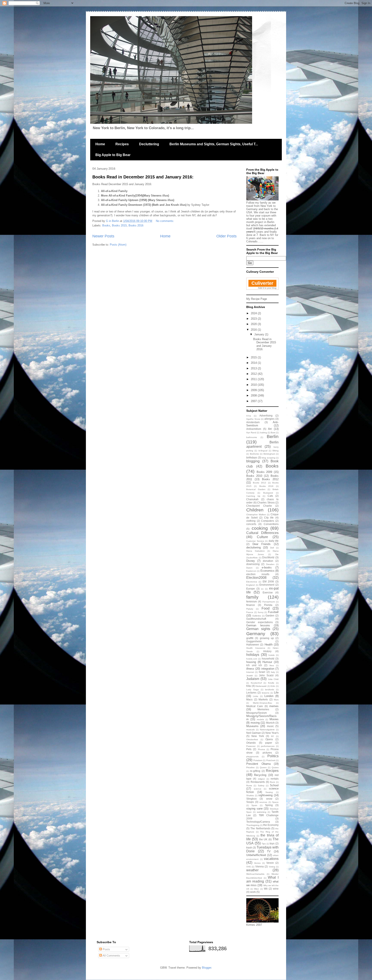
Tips (264, 843)
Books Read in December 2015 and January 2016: (143, 177)
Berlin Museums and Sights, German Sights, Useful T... (213, 144)
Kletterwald (261, 686)
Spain (254, 805)
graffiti (249, 638)
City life (269, 517)
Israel (262, 671)
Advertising (266, 415)
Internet (250, 672)
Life (276, 692)
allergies (269, 418)
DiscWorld (268, 557)
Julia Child (273, 679)
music (270, 726)
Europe (250, 588)
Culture (262, 537)
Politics (273, 756)
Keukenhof (256, 683)
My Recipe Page (256, 298)
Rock (272, 782)
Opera (269, 739)
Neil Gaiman (253, 732)
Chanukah (252, 499)
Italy (273, 672)
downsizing (253, 564)
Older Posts (226, 236)
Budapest (268, 493)
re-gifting (255, 770)
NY (272, 736)
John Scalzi (266, 675)
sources (263, 802)
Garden (269, 615)
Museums (252, 726)
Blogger (206, 967)
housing (251, 662)
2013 (254, 368)
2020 (254, 324)
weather (252, 870)
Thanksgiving (252, 825)
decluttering (253, 547)
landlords (269, 689)
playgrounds (252, 756)
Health (269, 644)
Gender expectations (259, 622)
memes (274, 706)
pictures (267, 752)
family (252, 597)
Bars (273, 432)
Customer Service (255, 541)
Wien (256, 889)
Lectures (251, 692)
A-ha (248, 416)
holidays (252, 654)
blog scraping (268, 458)
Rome (249, 785)
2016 (254, 329)
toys (272, 843)
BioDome (254, 454)
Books (106, 225)
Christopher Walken (256, 514)
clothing (251, 520)
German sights (258, 629)
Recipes (122, 144)
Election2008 (256, 577)
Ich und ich (254, 665)
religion (261, 779)
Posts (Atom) (118, 244)
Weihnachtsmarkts (255, 874)
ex (262, 589)
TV (269, 851)
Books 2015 (119, 225)
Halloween (252, 644)
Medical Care (254, 706)
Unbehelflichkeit (256, 855)
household (268, 658)
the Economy (271, 825)
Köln (273, 686)
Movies (274, 719)
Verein (270, 862)
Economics (267, 570)
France (249, 612)
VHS (248, 866)
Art (270, 428)
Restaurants (258, 781)
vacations (271, 859)
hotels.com (251, 659)
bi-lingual (263, 450)
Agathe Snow (253, 419)
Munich (270, 722)
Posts (106, 949)
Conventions (271, 524)
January (259, 334)
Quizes (275, 767)
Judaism (252, 679)
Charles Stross (266, 502)
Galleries (256, 616)
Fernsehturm (268, 602)
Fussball (273, 612)
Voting (272, 866)
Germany (255, 633)
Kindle (271, 683)
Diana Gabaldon (255, 551)
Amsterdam (253, 422)
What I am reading (262, 879)
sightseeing (265, 795)
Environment (266, 584)
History (267, 651)
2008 (254, 395)
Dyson (249, 568)
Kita (248, 685)
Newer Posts (103, 236)
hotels (271, 655)
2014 (254, 362)
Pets (248, 749)
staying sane (254, 808)
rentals (275, 778)
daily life (274, 540)
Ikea (272, 665)
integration (267, 668)
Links (255, 696)
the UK (263, 839)
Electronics (251, 582)
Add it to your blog (267, 288)
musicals (250, 729)
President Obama (258, 763)
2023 (254, 318)
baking (263, 432)
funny (261, 612)
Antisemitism (253, 428)
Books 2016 (136, 225)
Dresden (270, 564)
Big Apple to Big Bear (112, 155)
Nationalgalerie (267, 729)
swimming (261, 812)
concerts (251, 524)
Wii (266, 888)
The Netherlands (260, 828)
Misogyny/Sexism (256, 712)
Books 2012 (270, 479)
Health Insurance (255, 648)
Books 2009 (264, 472)
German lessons (258, 625)
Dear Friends (262, 544)
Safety (261, 785)
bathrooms (251, 437)
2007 (254, 401)
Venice (257, 863)
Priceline (250, 767)
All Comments (111, 955)
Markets (263, 699)
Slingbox (251, 798)
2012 (254, 373)
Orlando (251, 742)
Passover (251, 746)
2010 (254, 384)
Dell (272, 548)
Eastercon (251, 571)
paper (268, 742)
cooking (260, 528)
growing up (267, 638)
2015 (254, 357)
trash (249, 847)
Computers (267, 520)
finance (250, 605)
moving (255, 722)
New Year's (272, 732)
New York (257, 736)
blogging (253, 461)
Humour (267, 662)
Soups (250, 801)
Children (255, 509)
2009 (254, 390)
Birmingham (269, 454)
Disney (250, 560)
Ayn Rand (251, 432)
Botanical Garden (255, 489)
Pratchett (270, 760)
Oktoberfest (252, 739)
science (257, 789)
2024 (254, 313)
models (260, 719)
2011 (254, 379)
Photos (261, 749)
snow (269, 798)
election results (257, 574)
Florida (268, 605)
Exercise (268, 592)
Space (275, 802)
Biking (276, 450)
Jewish (249, 675)
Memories (263, 709)
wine (276, 888)
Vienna (259, 866)
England (250, 585)
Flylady (249, 609)
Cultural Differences (262, 533)
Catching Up (253, 496)
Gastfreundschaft (256, 618)
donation (268, 560)
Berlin (273, 436)
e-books (267, 567)
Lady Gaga (252, 689)
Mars (276, 699)
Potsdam (257, 760)
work (253, 891)
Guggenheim (254, 641)
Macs (249, 699)
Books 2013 (259, 482)
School (274, 785)
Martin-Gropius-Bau (262, 703)
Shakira (250, 795)
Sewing (269, 792)
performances (267, 746)
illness (250, 668)
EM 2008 (268, 581)
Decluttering (149, 144)
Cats (270, 495)
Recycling (260, 775)
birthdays (251, 457)
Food (266, 608)
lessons (265, 693)
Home (100, 144)
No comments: (165, 221)
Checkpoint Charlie (259, 505)
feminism (251, 601)
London (268, 696)
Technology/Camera (258, 821)
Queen (263, 767)
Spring (269, 805)
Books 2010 (254, 475)
